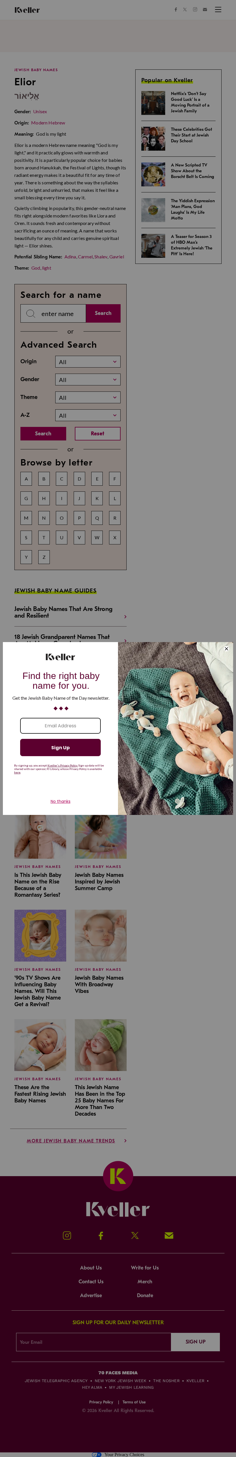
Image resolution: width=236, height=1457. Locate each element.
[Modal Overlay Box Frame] (118, 728)
